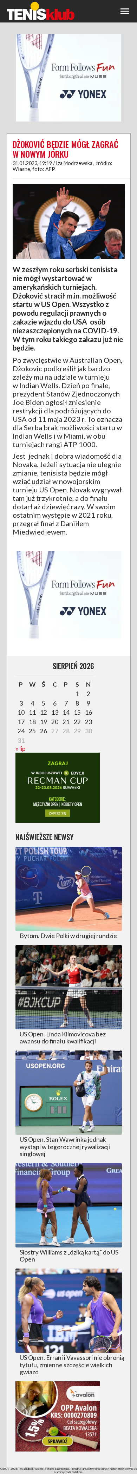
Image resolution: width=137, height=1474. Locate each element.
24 (21, 731)
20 (54, 722)
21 (66, 722)
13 (54, 712)
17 (21, 722)
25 (32, 731)
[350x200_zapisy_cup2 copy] (57, 820)
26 (43, 731)
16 (88, 712)
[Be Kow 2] (57, 1449)
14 (66, 712)
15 (77, 712)
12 (43, 712)
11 (32, 712)
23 (88, 722)
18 (32, 722)
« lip (20, 748)
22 (77, 722)
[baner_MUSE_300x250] (68, 120)
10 (21, 712)
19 (43, 722)
